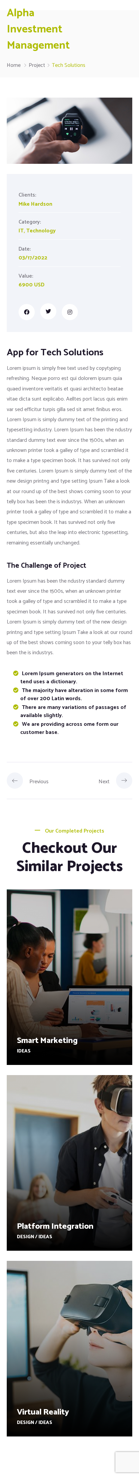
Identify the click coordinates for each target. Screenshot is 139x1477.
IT (21, 230)
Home (14, 65)
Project (37, 65)
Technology (41, 230)
